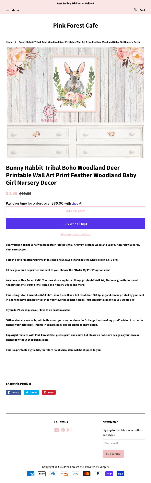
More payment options (75, 234)
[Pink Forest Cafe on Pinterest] (63, 431)
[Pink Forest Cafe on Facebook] (56, 431)
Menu (15, 10)
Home (9, 42)
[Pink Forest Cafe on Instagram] (69, 431)
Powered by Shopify (97, 467)
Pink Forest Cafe (75, 25)
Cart (142, 10)
